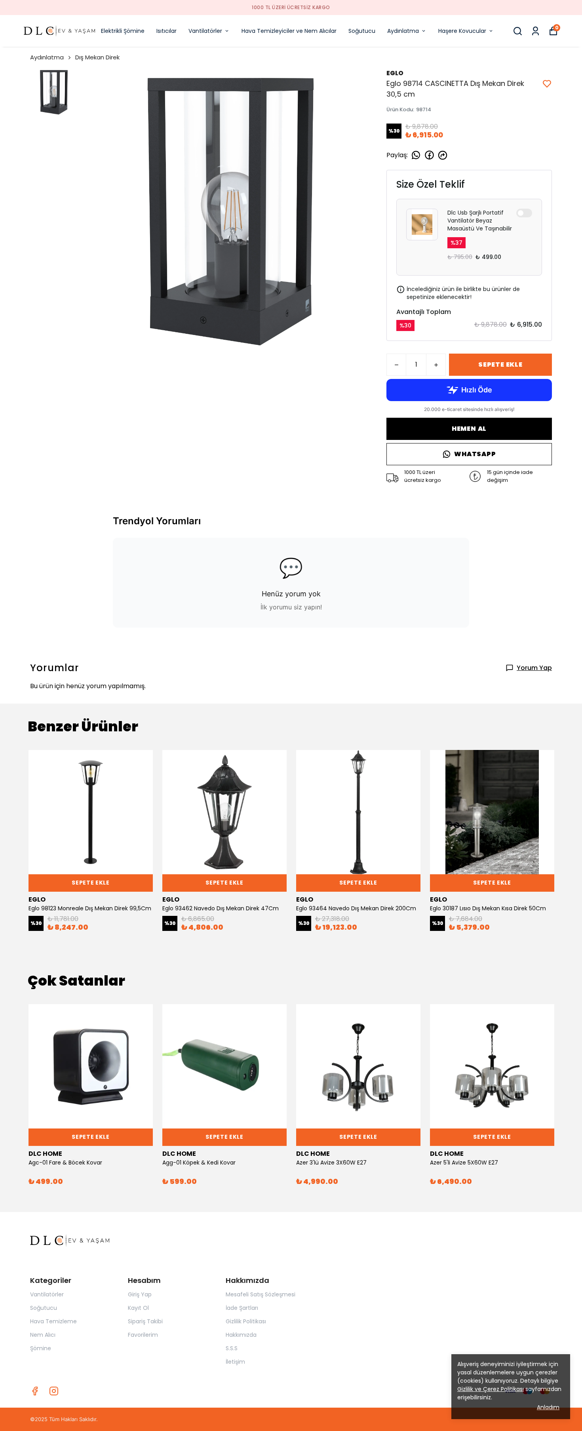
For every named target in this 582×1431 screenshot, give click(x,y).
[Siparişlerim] (535, 31)
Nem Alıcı (42, 1335)
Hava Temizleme (53, 1321)
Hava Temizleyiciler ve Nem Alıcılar (289, 31)
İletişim (235, 1362)
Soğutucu (361, 31)
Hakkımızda (241, 1335)
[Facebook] (35, 1391)
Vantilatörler (205, 31)
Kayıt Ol (138, 1308)
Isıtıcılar (166, 31)
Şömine (40, 1348)
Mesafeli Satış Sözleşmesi (260, 1294)
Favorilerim (143, 1335)
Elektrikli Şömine (123, 31)
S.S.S (232, 1348)
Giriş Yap (140, 1294)
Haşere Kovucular (462, 31)
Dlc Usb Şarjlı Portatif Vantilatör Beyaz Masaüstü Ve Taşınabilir (479, 220)
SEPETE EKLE (500, 364)
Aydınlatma (403, 31)
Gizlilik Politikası (246, 1321)
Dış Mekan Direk (97, 57)
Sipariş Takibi (145, 1321)
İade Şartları (242, 1308)
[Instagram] (54, 1391)
